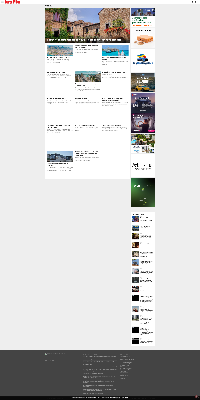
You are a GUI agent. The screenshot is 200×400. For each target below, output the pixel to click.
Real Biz (122, 377)
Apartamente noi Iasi (46, 2)
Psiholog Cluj (123, 371)
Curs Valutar (123, 358)
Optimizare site (123, 366)
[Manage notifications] (196, 396)
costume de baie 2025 (125, 363)
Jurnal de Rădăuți (124, 375)
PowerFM (122, 378)
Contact (35, 2)
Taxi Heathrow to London (126, 368)
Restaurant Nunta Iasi (125, 356)
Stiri (30, 2)
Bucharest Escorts (124, 365)
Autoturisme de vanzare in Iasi (127, 380)
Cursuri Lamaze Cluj (125, 369)
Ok (126, 397)
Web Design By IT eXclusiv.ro (127, 359)
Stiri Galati (122, 374)
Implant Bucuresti (124, 372)
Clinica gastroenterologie (126, 362)
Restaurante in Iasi (97, 2)
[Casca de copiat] (143, 48)
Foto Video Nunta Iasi (61, 2)
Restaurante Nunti (84, 2)
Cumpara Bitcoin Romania (126, 361)
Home (24, 2)
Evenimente (73, 2)
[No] (198, 398)
